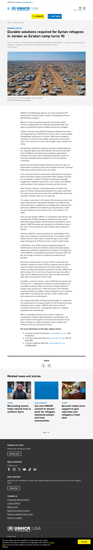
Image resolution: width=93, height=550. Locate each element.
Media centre (12, 507)
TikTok (29, 469)
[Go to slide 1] (45, 433)
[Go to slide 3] (49, 433)
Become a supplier (14, 518)
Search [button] (75, 10)
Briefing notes (19, 22)
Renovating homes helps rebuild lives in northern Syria (19, 409)
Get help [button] (56, 16)
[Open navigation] (8, 8)
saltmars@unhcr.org (57, 343)
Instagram (14, 469)
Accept (84, 542)
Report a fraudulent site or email (20, 514)
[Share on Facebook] (49, 366)
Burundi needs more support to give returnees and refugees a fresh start (73, 412)
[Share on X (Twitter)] (43, 366)
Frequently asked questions (18, 500)
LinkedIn (34, 469)
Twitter (19, 469)
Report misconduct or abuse (18, 510)
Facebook (8, 469)
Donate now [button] (14, 454)
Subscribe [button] (13, 488)
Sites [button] (84, 10)
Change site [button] (27, 2)
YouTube (24, 469)
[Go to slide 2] (47, 433)
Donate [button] (80, 10)
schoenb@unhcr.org (58, 333)
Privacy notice (11, 536)
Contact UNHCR (13, 503)
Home (9, 22)
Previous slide (9, 390)
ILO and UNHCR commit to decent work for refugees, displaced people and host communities (45, 413)
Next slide (83, 390)
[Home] (19, 9)
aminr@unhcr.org (57, 338)
